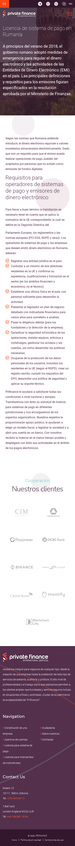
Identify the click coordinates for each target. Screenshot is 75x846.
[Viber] (56, 4)
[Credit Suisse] (21, 594)
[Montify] (53, 594)
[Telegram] (40, 4)
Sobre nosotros (50, 733)
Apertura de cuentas (16, 739)
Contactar (48, 739)
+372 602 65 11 (16, 798)
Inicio (14, 840)
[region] (37, 61)
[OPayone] (21, 539)
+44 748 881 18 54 (17, 816)
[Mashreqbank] (53, 567)
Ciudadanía (48, 727)
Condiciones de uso (54, 839)
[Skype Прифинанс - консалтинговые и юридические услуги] (64, 4)
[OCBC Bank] (53, 539)
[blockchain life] (37, 621)
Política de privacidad (31, 840)
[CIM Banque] (21, 512)
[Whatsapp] (48, 4)
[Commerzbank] (53, 512)
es (4, 3)
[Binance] (21, 567)
